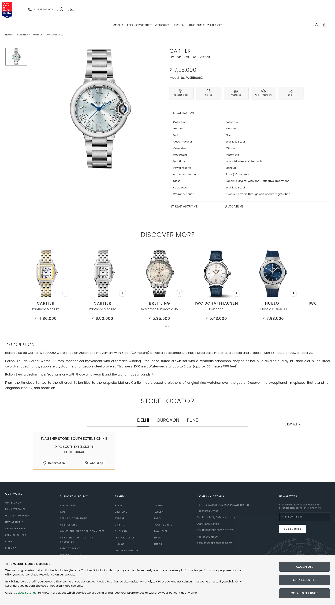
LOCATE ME (235, 206)
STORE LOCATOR (15, 528)
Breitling (159, 303)
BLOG (8, 541)
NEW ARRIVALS (14, 522)
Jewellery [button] (179, 25)
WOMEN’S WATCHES (17, 515)
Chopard (121, 531)
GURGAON (168, 420)
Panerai (159, 511)
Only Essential (304, 580)
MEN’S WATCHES (15, 509)
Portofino (216, 309)
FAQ (62, 511)
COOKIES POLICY (70, 554)
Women (38, 34)
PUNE (192, 420)
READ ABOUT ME (186, 206)
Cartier (22, 34)
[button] (166, 326)
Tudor (158, 544)
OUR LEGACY (13, 502)
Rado (157, 518)
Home (9, 34)
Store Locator (196, 25)
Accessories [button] (162, 25)
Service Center (143, 25)
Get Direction (56, 463)
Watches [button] (118, 25)
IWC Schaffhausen (216, 303)
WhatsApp (96, 463)
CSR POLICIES (68, 524)
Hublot (273, 303)
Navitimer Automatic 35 (159, 309)
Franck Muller (125, 537)
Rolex (130, 25)
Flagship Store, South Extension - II (74, 438)
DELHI (143, 420)
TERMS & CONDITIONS (73, 518)
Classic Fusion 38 (273, 309)
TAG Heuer (161, 531)
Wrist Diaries (214, 25)
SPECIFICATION (183, 113)
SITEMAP (10, 547)
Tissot (158, 537)
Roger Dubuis (163, 524)
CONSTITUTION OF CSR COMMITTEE (82, 531)
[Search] (317, 25)
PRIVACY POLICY (70, 548)
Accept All (304, 567)
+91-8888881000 (42, 9)
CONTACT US (68, 505)
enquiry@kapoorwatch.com (214, 542)
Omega (158, 505)
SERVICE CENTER (15, 535)
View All (291, 424)
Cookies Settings (304, 593)
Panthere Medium (45, 309)
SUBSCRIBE (292, 529)
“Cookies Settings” (25, 593)
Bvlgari (120, 518)
